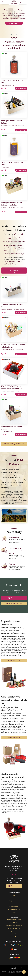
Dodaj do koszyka (22, 88)
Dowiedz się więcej (13, 23)
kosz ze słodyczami (22, 971)
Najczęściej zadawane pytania (14, 901)
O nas (14, 904)
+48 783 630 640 (14, 882)
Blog (14, 912)
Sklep (14, 895)
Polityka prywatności (14, 909)
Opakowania (14, 931)
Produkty (14, 937)
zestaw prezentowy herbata (13, 972)
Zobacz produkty (13, 660)
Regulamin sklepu (14, 906)
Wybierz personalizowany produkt (14, 443)
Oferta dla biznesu (14, 898)
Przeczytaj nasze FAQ (15, 603)
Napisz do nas (15, 598)
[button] (11, 34)
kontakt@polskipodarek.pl (14, 881)
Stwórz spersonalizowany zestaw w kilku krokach (14, 270)
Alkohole (14, 934)
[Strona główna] (14, 2)
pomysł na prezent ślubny (13, 971)
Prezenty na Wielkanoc (14, 928)
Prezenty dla (14, 922)
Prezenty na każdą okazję (14, 919)
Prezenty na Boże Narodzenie (14, 925)
